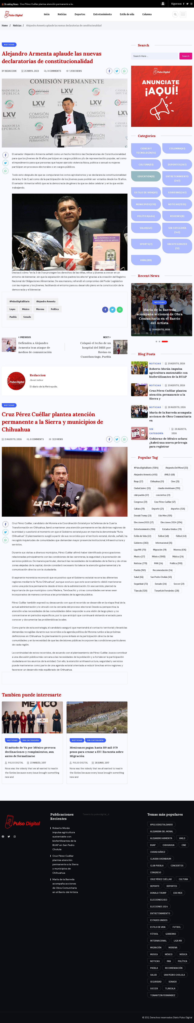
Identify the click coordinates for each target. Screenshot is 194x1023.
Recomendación (162, 570)
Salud (146, 228)
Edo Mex (165, 515)
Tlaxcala (140, 590)
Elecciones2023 (144, 522)
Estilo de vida (127, 14)
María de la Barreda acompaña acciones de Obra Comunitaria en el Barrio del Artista (159, 316)
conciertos (163, 495)
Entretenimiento (102, 14)
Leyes (12, 309)
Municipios (146, 204)
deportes (178, 508)
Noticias (62, 14)
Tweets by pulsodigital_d (96, 814)
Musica (139, 556)
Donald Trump (142, 515)
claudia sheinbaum (169, 488)
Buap (138, 481)
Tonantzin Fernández (166, 590)
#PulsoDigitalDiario (20, 301)
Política (55, 309)
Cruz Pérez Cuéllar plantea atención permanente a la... (47, 4)
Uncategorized (177, 246)
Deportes (80, 14)
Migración (159, 549)
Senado (27, 316)
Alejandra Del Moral (177, 467)
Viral (146, 260)
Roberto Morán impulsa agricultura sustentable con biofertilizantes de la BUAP (168, 372)
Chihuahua (157, 481)
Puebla (13, 316)
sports (146, 244)
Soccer (179, 583)
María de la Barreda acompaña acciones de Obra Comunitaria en (170, 416)
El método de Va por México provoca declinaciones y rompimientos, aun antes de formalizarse (30, 752)
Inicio (47, 14)
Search (185, 56)
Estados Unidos (172, 529)
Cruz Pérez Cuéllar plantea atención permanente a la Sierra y (168, 394)
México (25, 309)
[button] (156, 341)
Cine (175, 481)
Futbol (163, 536)
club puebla (141, 495)
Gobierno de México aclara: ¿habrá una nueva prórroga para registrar (168, 442)
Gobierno (177, 192)
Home (5, 25)
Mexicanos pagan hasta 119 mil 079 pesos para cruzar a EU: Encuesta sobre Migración (96, 752)
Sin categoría (177, 230)
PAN (158, 563)
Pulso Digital (15, 762)
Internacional (164, 542)
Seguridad (141, 583)
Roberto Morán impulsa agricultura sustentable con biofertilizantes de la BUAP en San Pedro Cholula (64, 839)
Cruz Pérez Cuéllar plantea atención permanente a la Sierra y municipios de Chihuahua (65, 864)
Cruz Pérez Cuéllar (165, 501)
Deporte (158, 508)
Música (178, 556)
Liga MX (140, 549)
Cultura (146, 164)
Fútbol (181, 536)
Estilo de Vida (142, 536)
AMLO (169, 474)
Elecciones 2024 (171, 522)
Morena (40, 309)
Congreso (140, 501)
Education (146, 176)
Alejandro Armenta (45, 301)
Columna (147, 14)
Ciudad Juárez (142, 488)
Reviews (177, 216)
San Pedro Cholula (161, 577)
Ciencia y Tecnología (146, 150)
